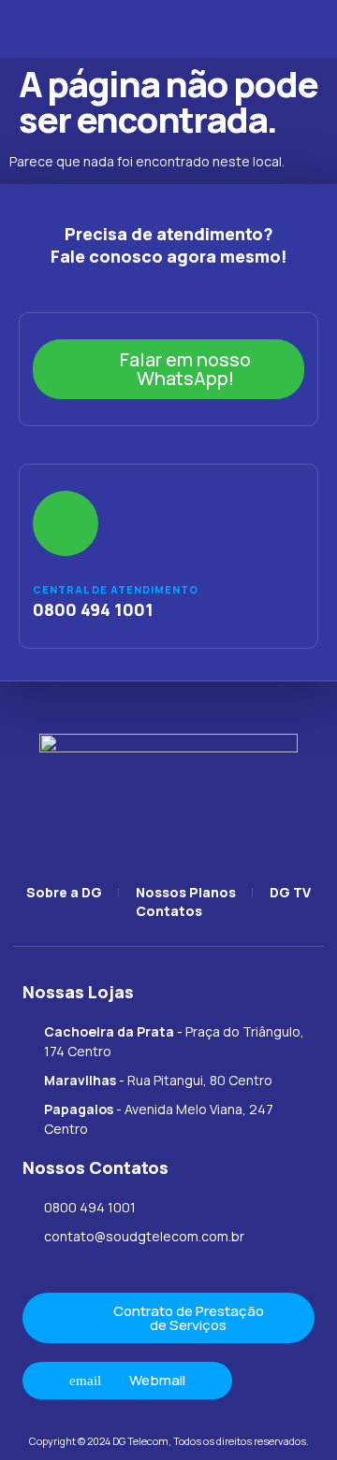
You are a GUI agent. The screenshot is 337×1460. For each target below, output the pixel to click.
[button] (34, 29)
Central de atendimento (115, 589)
